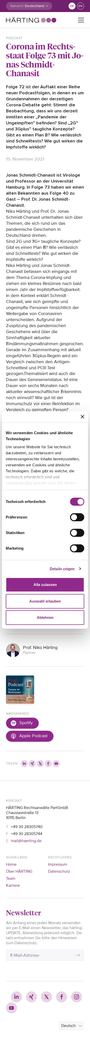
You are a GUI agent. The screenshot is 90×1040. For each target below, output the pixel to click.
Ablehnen (45, 617)
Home (11, 864)
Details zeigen (62, 569)
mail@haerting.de (26, 840)
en (80, 6)
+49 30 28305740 (26, 826)
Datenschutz (59, 871)
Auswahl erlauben (45, 601)
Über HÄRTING (19, 871)
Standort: (17, 6)
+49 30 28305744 (26, 833)
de (72, 6)
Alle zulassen (45, 584)
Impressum (57, 864)
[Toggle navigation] (81, 20)
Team (10, 878)
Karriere (13, 885)
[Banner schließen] (82, 416)
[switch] (77, 517)
